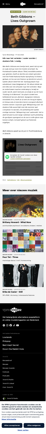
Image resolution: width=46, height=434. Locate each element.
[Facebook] (10, 325)
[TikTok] (14, 325)
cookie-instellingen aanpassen (20, 159)
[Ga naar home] (23, 4)
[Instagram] (7, 325)
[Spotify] (4, 325)
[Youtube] (17, 325)
